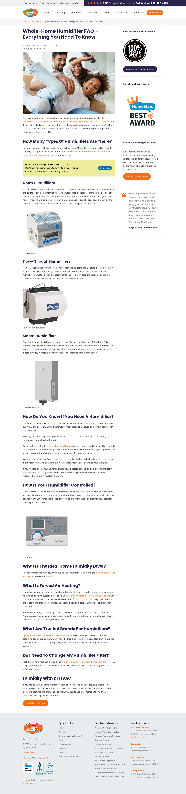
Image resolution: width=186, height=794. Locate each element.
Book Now (105, 168)
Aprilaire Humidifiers (33, 635)
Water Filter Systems (105, 752)
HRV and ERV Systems (105, 760)
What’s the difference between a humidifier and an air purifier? (78, 121)
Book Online (155, 12)
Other (107, 12)
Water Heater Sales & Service (109, 748)
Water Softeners (103, 756)
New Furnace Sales (103, 744)
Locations (139, 12)
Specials (74, 3)
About (35, 3)
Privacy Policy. (29, 752)
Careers (27, 3)
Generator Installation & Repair (109, 772)
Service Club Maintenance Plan (109, 776)
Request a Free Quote (137, 176)
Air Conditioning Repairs (106, 727)
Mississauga (137, 757)
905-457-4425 (159, 3)
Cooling (61, 12)
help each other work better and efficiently (89, 595)
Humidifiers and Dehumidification (110, 764)
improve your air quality (38, 619)
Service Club (122, 12)
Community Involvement (70, 736)
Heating (47, 12)
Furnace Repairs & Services (107, 736)
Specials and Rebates (69, 756)
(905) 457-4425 (138, 737)
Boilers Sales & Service (105, 768)
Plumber (93, 12)
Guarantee (50, 3)
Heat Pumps (77, 12)
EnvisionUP (43, 758)
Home (62, 727)
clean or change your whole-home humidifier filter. (87, 661)
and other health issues (61, 446)
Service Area (62, 3)
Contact (63, 752)
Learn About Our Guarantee (140, 69)
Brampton (136, 744)
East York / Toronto (140, 727)
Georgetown (137, 770)
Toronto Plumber (103, 740)
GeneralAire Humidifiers (59, 635)
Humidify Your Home (36, 703)
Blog (42, 3)
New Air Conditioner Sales (107, 732)
